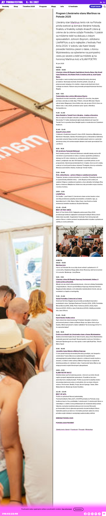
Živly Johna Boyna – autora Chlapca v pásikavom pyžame (76, 175)
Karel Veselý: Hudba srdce (65, 318)
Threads (81, 429)
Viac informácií (67, 509)
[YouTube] (88, 513)
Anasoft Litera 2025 (63, 132)
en (104, 2)
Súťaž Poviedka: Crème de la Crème (69, 298)
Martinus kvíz (61, 265)
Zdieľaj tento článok (63, 429)
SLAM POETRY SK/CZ (63, 372)
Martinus (75, 22)
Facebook (74, 429)
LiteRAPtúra (60, 194)
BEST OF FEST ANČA (63, 210)
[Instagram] (92, 513)
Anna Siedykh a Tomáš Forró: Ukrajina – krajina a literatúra (77, 115)
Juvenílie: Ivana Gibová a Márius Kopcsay (71, 351)
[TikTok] (99, 513)
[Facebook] (85, 513)
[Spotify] (95, 513)
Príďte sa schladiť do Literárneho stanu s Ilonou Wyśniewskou (78, 334)
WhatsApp (89, 429)
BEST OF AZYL (61, 394)
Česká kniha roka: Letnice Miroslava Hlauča (71, 96)
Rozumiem (78, 509)
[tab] (16, 6)
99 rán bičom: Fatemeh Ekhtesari (68, 151)
